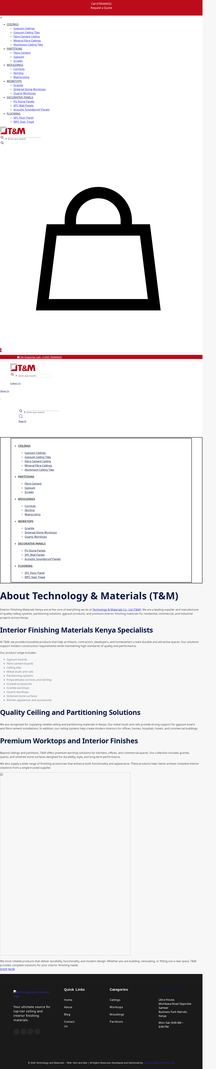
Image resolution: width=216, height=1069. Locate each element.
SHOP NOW (7, 969)
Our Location (170, 989)
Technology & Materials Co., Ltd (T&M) (116, 609)
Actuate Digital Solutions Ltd (159, 1062)
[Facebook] (17, 1032)
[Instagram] (23, 1032)
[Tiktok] (30, 1032)
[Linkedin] (37, 1032)
